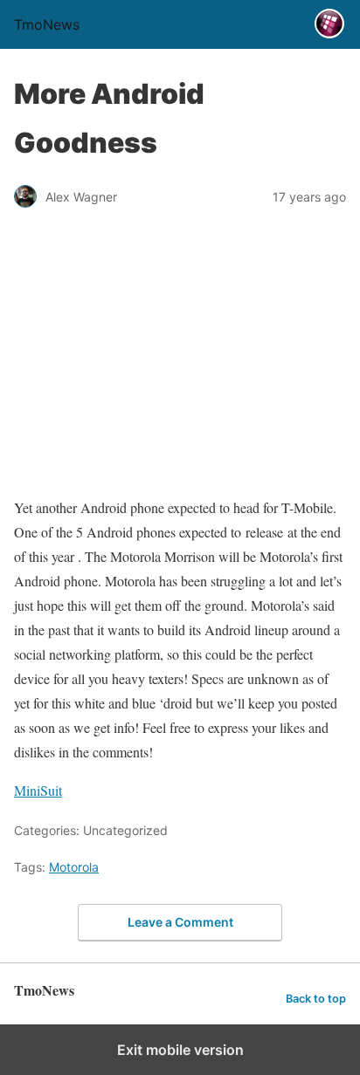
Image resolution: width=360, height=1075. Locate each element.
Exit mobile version (180, 1049)
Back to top (316, 998)
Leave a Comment (180, 921)
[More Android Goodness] (180, 469)
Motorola (74, 866)
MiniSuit (38, 790)
